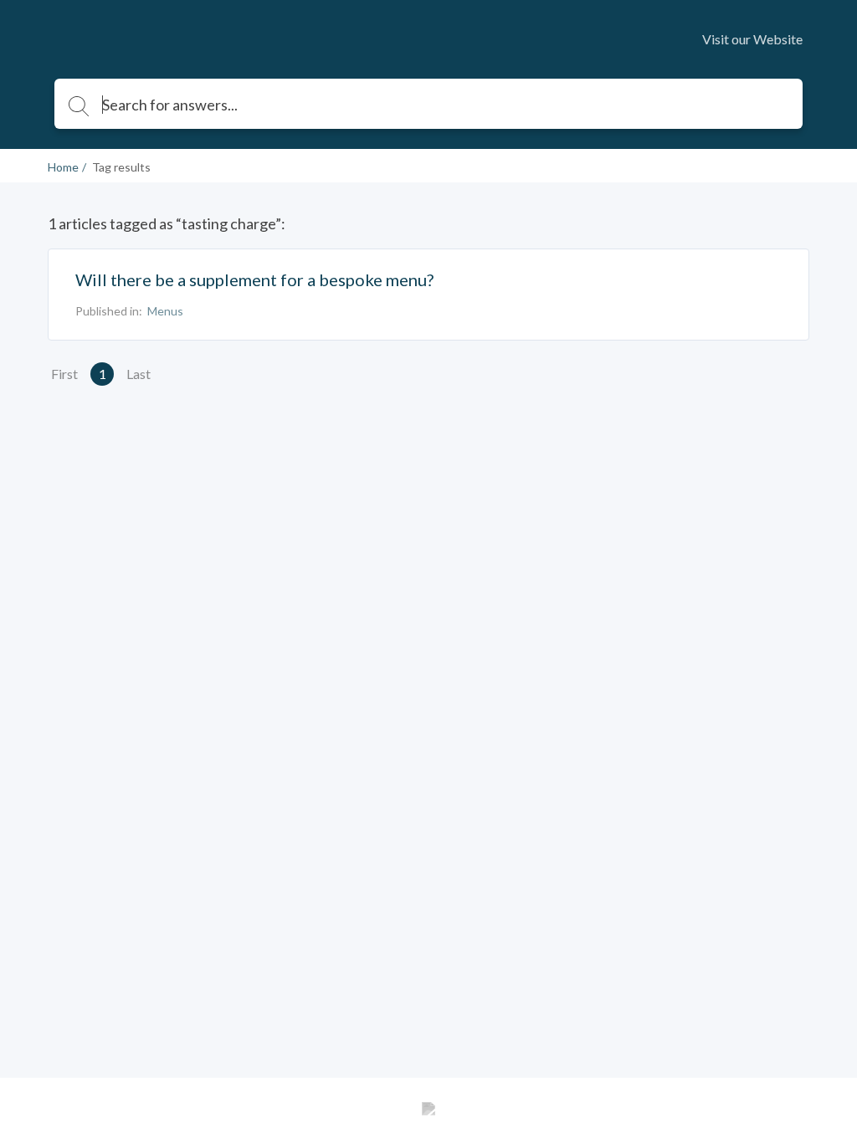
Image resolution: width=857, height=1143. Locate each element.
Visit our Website (752, 39)
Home (63, 167)
